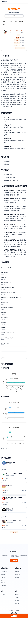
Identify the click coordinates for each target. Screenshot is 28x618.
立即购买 (14, 616)
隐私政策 (17, 603)
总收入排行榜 (4, 577)
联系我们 (17, 597)
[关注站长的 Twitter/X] (12, 613)
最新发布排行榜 (4, 580)
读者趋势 (21, 21)
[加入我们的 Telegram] (16, 613)
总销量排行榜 (4, 574)
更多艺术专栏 (14, 532)
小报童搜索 (17, 571)
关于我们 (17, 594)
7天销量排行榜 (4, 571)
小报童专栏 (14, 552)
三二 (18, 35)
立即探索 (14, 561)
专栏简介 (4, 21)
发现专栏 (6, 5)
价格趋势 (4, 24)
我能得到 (10, 21)
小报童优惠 (17, 574)
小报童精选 (17, 577)
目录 (16, 21)
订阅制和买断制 (4, 594)
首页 (2, 5)
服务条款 (17, 600)
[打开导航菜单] (26, 2)
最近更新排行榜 (4, 583)
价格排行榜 (3, 585)
